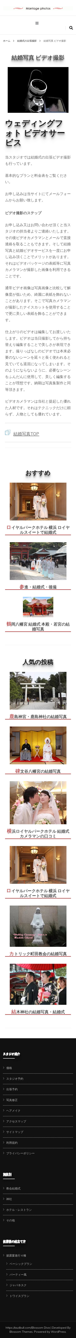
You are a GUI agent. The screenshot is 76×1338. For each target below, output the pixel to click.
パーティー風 (18, 1274)
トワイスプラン (19, 1296)
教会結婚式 (13, 1188)
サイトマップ (14, 1132)
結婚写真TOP (26, 433)
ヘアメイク (13, 1110)
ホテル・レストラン (19, 1210)
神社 (9, 1199)
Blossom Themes (21, 1332)
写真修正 (12, 1100)
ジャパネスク (18, 1285)
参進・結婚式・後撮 (38, 587)
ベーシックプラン (21, 1264)
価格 (9, 1068)
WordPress (58, 1332)
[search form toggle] (71, 28)
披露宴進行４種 (16, 1255)
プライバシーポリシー (20, 1153)
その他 (10, 1220)
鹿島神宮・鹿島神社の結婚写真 (38, 716)
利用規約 (12, 1143)
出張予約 (12, 1089)
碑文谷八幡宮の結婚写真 (38, 771)
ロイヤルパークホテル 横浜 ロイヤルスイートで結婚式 (38, 530)
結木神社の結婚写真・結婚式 (38, 1011)
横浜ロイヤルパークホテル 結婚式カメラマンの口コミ (38, 834)
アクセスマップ (16, 1121)
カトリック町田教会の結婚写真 (38, 953)
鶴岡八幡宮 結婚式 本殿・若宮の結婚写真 (38, 626)
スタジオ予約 (14, 1079)
